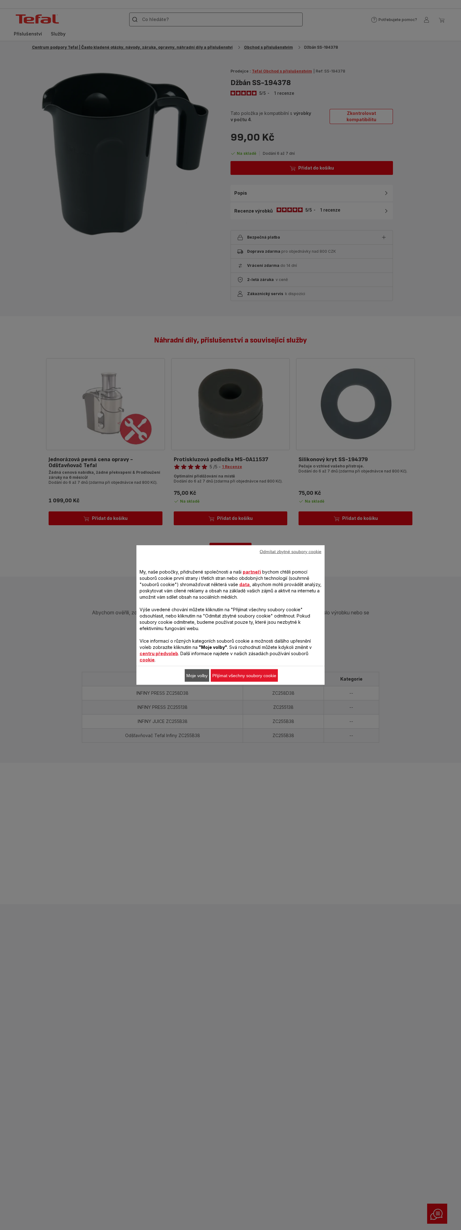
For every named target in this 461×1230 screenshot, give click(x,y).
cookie (147, 659)
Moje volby (197, 675)
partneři (252, 572)
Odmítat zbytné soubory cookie (290, 551)
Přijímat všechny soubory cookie (244, 675)
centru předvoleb (159, 653)
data (244, 584)
